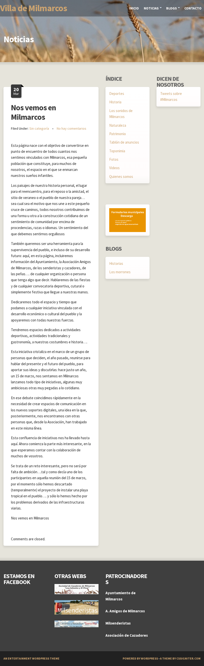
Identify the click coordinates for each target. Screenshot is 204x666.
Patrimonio (117, 133)
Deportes (116, 93)
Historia (115, 102)
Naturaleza (117, 125)
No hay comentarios (71, 128)
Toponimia (117, 151)
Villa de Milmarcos (33, 8)
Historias (116, 263)
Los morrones (120, 272)
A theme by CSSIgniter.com (180, 658)
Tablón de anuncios (124, 142)
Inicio (134, 8)
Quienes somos (121, 176)
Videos (114, 167)
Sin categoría (39, 128)
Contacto (193, 8)
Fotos (113, 159)
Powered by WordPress (140, 658)
